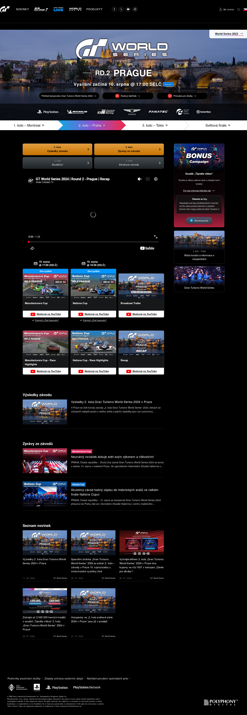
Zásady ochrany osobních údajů (64, 678)
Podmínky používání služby (24, 678)
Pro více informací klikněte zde (197, 190)
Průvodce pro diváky (183, 95)
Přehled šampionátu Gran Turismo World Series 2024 (67, 95)
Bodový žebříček (128, 95)
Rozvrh (168, 84)
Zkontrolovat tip (201, 220)
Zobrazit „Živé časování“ (47, 320)
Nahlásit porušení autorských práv (107, 678)
